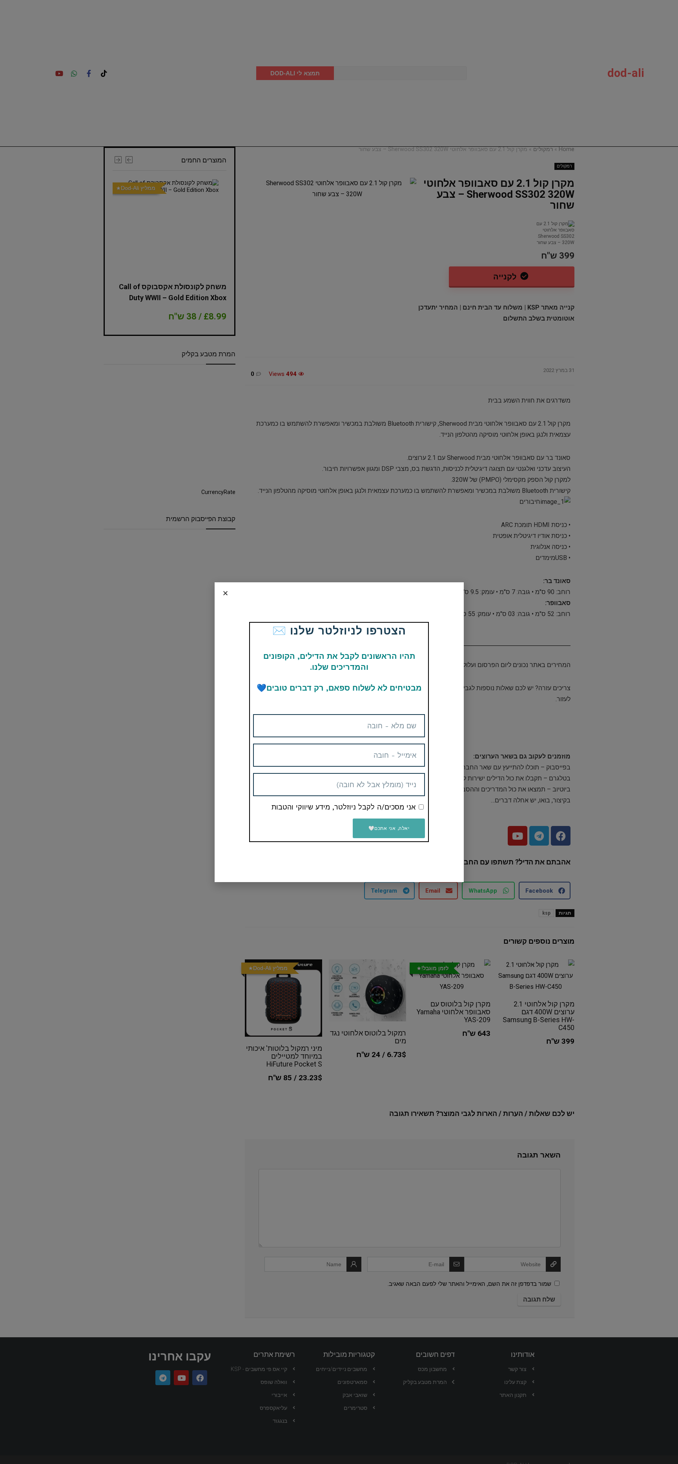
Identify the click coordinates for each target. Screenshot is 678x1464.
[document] (339, 732)
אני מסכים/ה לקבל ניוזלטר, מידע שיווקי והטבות (344, 807)
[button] (225, 593)
